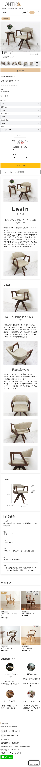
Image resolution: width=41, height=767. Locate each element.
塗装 (2, 126)
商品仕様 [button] (14, 171)
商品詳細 (21, 70)
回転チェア (5, 18)
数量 (14, 154)
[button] (3, 12)
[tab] (3, 63)
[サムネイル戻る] (3, 44)
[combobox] (20, 104)
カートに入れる (20, 165)
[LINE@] (6, 757)
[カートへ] (32, 12)
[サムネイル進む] (38, 44)
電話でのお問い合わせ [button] (12, 731)
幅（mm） (4, 100)
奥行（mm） (4, 107)
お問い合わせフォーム (12, 735)
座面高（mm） (5, 120)
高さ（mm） (4, 113)
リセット (20, 136)
